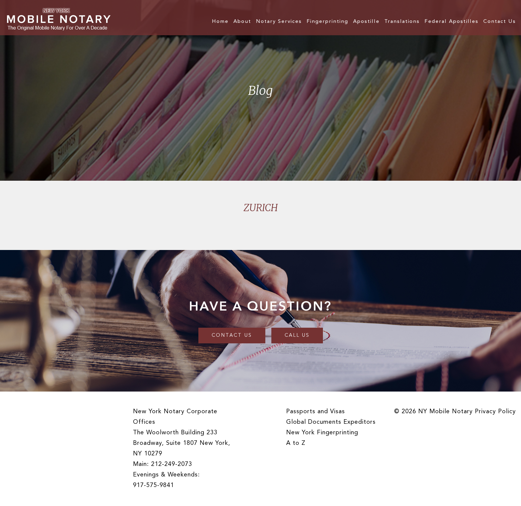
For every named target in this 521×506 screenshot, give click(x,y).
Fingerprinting (327, 21)
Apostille (366, 21)
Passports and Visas (315, 412)
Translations (402, 21)
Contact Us (499, 21)
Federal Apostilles (451, 21)
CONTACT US (232, 335)
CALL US (297, 335)
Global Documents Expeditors (331, 422)
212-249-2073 (171, 464)
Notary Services (279, 21)
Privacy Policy (495, 412)
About (242, 21)
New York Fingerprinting (322, 433)
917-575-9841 (153, 486)
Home (220, 21)
